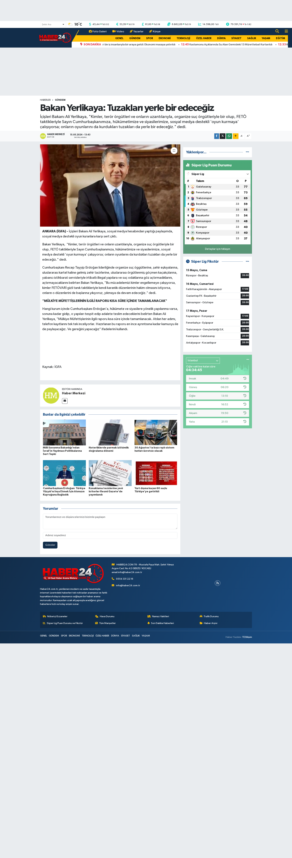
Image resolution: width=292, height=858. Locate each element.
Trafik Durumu (211, 616)
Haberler (45, 100)
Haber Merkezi (73, 393)
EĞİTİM (280, 38)
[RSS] (217, 583)
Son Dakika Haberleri (162, 623)
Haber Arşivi (210, 623)
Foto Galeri (99, 31)
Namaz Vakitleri (160, 616)
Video (120, 31)
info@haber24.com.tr (128, 585)
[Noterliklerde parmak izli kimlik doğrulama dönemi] (110, 432)
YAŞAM (266, 38)
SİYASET (236, 38)
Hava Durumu (107, 616)
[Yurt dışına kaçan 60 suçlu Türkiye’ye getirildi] (156, 472)
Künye (157, 31)
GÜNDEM (134, 38)
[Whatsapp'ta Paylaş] (229, 136)
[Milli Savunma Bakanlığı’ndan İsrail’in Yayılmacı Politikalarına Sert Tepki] (64, 432)
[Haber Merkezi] (51, 395)
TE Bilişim (247, 637)
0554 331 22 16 (124, 579)
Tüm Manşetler (107, 623)
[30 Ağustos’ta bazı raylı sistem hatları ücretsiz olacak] (156, 432)
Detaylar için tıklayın (217, 249)
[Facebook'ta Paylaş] (216, 136)
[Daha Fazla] (235, 136)
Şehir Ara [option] (46, 24)
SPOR (149, 38)
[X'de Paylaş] (222, 136)
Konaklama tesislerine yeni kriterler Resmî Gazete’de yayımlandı (106, 491)
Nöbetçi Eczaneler (57, 616)
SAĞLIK (251, 38)
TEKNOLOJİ (183, 38)
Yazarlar (138, 31)
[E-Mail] (65, 401)
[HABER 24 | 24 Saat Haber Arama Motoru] (55, 37)
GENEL (119, 38)
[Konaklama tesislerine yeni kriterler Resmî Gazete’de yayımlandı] (110, 472)
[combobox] (53, 24)
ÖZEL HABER (203, 38)
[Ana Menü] (285, 31)
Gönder (50, 545)
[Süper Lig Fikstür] (247, 261)
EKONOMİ (165, 38)
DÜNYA (221, 38)
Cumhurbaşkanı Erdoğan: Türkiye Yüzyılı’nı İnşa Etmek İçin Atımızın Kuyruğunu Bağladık (64, 491)
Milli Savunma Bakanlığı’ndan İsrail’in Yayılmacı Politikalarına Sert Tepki (62, 450)
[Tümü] (247, 152)
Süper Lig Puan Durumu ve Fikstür (65, 623)
